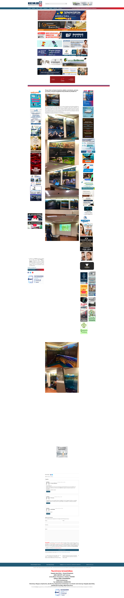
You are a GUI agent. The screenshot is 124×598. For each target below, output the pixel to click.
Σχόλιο (46, 529)
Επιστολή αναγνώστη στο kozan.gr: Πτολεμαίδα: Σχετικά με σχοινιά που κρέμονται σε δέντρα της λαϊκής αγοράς (70, 556)
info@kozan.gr (89, 564)
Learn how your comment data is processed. (63, 552)
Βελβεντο (45, 8)
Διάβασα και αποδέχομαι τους (54, 547)
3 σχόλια (57, 92)
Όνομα (46, 520)
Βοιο (37, 8)
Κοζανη (29, 8)
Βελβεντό (48, 476)
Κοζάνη (52, 476)
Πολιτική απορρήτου (52, 543)
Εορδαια (33, 8)
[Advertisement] (36, 240)
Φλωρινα (60, 8)
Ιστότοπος (46, 524)
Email (63, 520)
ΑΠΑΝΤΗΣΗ (48, 491)
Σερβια (41, 8)
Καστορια (55, 8)
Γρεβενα (50, 8)
